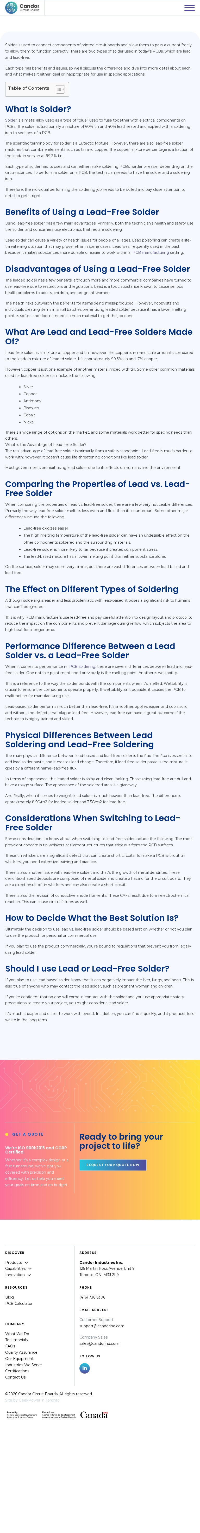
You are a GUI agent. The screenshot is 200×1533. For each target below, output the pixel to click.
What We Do (17, 1333)
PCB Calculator (19, 1303)
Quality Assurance (21, 1352)
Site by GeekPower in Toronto (32, 1400)
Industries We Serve (23, 1365)
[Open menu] (189, 8)
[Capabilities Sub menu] (30, 1269)
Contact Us (15, 1377)
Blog (9, 1297)
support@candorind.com (101, 1326)
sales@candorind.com (99, 1343)
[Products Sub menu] (26, 1263)
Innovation (15, 1274)
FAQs (10, 1346)
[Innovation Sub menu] (29, 1275)
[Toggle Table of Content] (58, 89)
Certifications (17, 1371)
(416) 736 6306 (92, 1297)
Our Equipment (19, 1358)
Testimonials (16, 1339)
